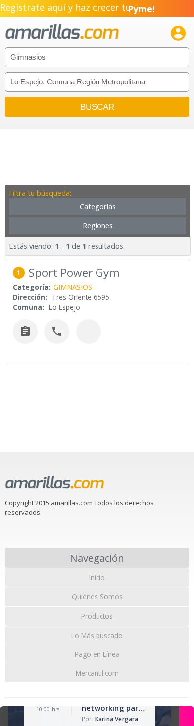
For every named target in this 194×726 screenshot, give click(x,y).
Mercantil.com (97, 673)
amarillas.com (62, 32)
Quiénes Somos (97, 596)
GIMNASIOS (72, 287)
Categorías (98, 206)
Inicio (97, 577)
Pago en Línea (97, 654)
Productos (97, 616)
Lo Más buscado (97, 635)
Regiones (98, 225)
